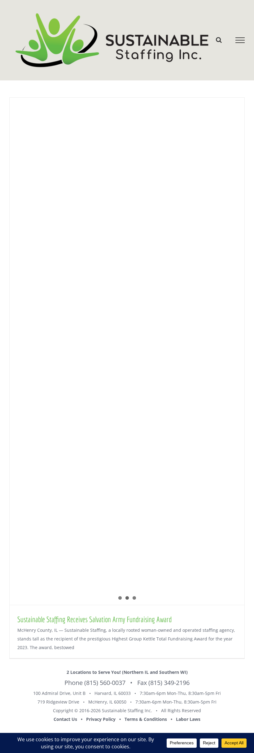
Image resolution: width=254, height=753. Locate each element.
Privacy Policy (101, 719)
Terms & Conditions (146, 719)
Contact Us (65, 719)
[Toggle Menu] (240, 40)
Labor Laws (188, 719)
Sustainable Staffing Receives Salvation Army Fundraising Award (94, 619)
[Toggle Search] (219, 40)
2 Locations (79, 672)
